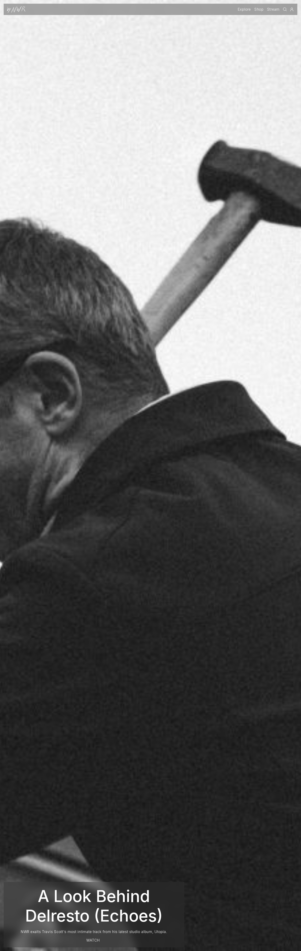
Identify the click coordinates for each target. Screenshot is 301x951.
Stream (273, 9)
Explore (244, 9)
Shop (259, 9)
